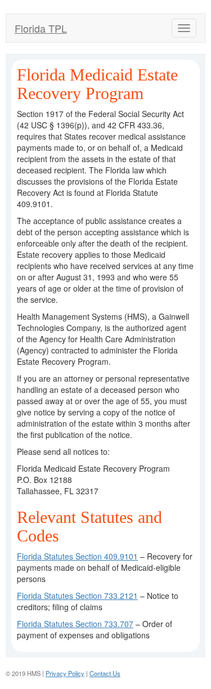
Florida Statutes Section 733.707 (75, 623)
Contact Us (104, 673)
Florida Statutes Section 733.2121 (77, 595)
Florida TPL (41, 28)
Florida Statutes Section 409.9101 (77, 556)
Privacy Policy (65, 673)
